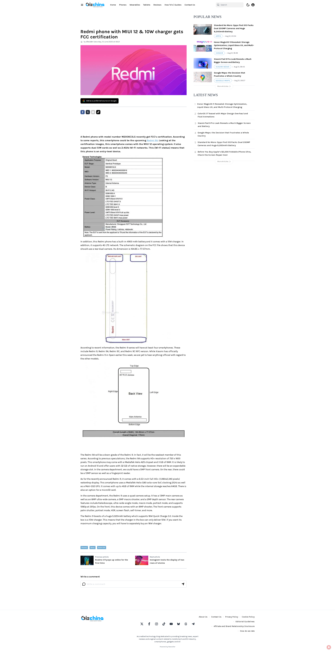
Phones (122, 5)
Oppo (218, 36)
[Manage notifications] (329, 647)
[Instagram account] (156, 623)
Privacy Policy (231, 617)
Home (113, 5)
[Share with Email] (93, 112)
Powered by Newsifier (167, 647)
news (92, 547)
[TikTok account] (163, 623)
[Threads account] (185, 623)
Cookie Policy (248, 617)
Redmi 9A (152, 140)
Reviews (157, 5)
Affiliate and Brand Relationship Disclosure (234, 626)
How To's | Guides (172, 5)
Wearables (135, 5)
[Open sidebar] (82, 4)
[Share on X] (88, 112)
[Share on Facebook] (82, 112)
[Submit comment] (183, 584)
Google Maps (223, 80)
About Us (203, 617)
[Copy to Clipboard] (98, 112)
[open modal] (253, 4)
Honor (219, 53)
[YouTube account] (171, 623)
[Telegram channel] (193, 623)
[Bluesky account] (178, 623)
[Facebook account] (149, 623)
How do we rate (247, 631)
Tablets (146, 5)
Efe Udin (89, 42)
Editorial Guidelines (245, 621)
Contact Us (190, 5)
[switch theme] (248, 5)
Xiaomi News (222, 66)
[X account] (141, 623)
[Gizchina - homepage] (95, 5)
